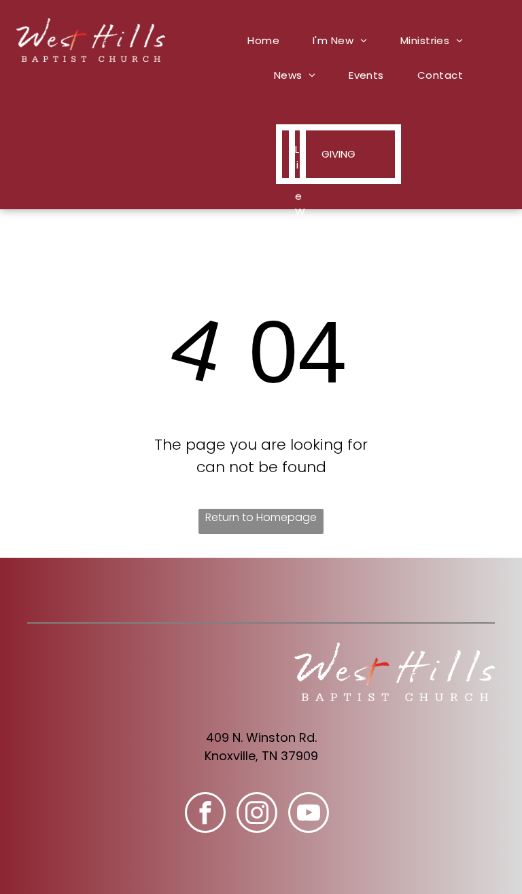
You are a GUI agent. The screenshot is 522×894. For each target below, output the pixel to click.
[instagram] (257, 814)
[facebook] (205, 814)
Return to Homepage (261, 517)
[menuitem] (268, 40)
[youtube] (308, 814)
